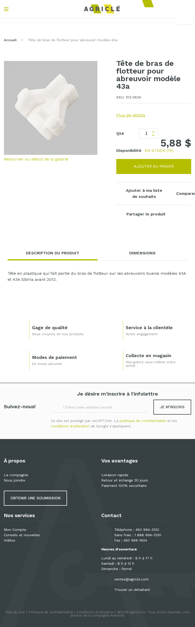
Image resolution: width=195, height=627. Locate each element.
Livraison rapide (114, 475)
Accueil (10, 40)
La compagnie (16, 475)
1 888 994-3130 (148, 535)
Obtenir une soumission (35, 498)
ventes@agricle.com (131, 579)
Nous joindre (14, 480)
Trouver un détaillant (132, 590)
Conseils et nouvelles (22, 535)
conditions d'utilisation (70, 426)
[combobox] (185, 19)
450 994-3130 (147, 530)
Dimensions (142, 253)
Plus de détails (130, 115)
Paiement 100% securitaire (124, 486)
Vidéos (9, 540)
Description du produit (52, 253)
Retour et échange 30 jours (124, 480)
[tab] (53, 253)
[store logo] (102, 9)
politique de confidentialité (143, 421)
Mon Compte (15, 530)
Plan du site (15, 612)
